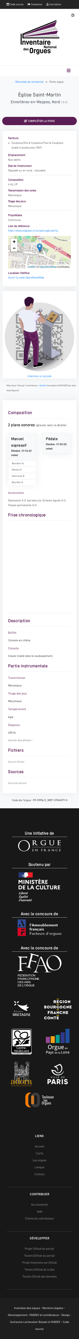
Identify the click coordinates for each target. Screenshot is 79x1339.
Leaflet (31, 266)
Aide (39, 1211)
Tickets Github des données (39, 1276)
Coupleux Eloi (19, 142)
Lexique (39, 1167)
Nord (56, 102)
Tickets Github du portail (39, 1255)
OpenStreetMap (48, 266)
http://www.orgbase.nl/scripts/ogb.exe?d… (33, 230)
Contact (39, 1174)
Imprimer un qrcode (40, 376)
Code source (16, 4)
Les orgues (39, 1160)
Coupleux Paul (40, 142)
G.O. (65, 102)
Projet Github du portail (39, 1248)
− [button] (14, 248)
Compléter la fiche (41, 121)
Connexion (36, 4)
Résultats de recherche (29, 81)
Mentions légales (52, 1308)
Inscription (55, 4)
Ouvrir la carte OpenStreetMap (26, 277)
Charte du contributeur (39, 1218)
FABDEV (34, 1315)
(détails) (43, 385)
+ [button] (14, 241)
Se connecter (39, 1204)
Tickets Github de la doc (40, 1269)
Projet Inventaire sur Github (39, 1262)
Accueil (39, 1146)
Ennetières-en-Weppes (30, 102)
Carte (39, 1153)
